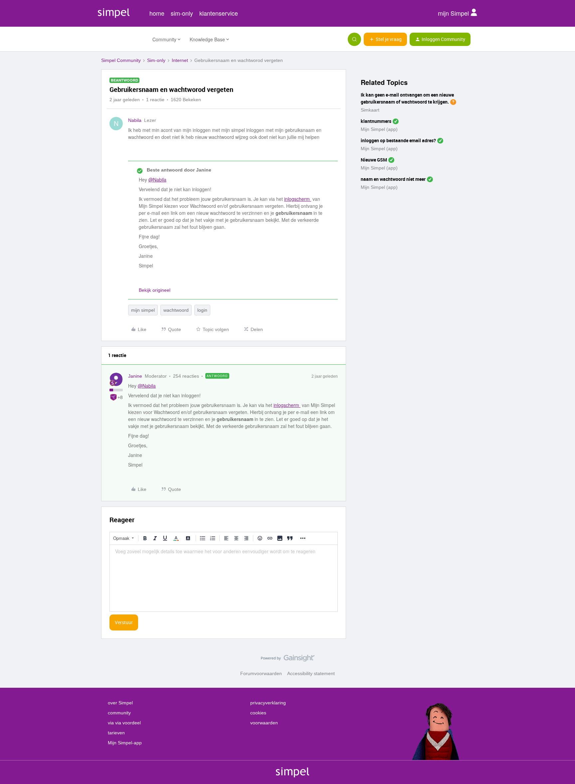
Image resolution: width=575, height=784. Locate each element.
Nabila (134, 120)
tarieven (116, 732)
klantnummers (376, 121)
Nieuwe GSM (374, 160)
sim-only (182, 13)
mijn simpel (143, 310)
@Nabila (157, 179)
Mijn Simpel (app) (379, 129)
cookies (258, 712)
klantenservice (218, 13)
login (202, 310)
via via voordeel (124, 722)
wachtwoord (176, 310)
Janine (135, 376)
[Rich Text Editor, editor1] (223, 578)
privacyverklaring (268, 702)
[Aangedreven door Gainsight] (287, 660)
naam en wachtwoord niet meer (393, 179)
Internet (180, 60)
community (119, 712)
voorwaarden (264, 722)
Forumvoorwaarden (261, 673)
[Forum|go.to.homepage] (122, 39)
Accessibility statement (311, 673)
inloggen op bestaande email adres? (398, 140)
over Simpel (120, 702)
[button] (385, 39)
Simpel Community (121, 60)
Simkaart (370, 110)
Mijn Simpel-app (125, 742)
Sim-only (156, 60)
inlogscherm (297, 199)
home (156, 13)
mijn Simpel (454, 13)
